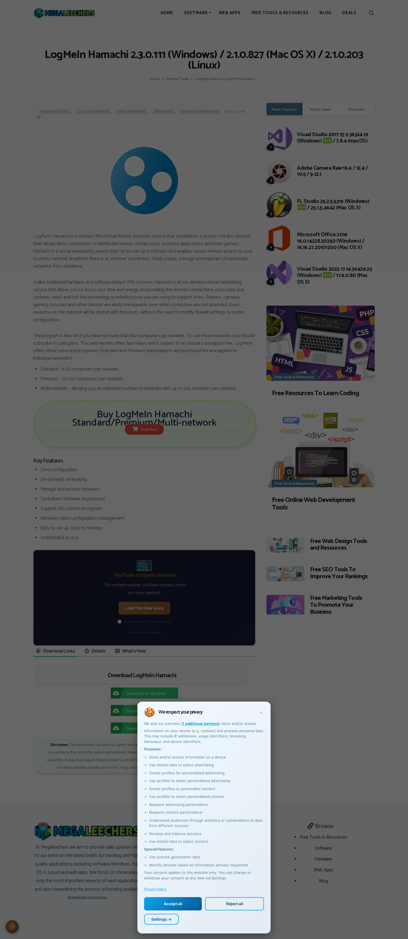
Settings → (161, 919)
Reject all (234, 903)
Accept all (173, 903)
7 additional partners (200, 723)
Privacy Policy (155, 889)
